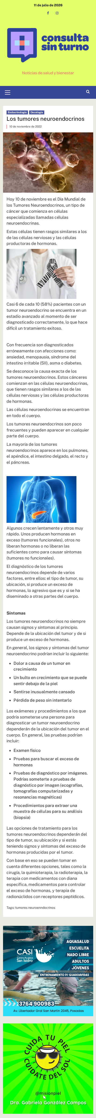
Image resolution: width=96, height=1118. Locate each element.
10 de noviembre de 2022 (25, 126)
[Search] (88, 92)
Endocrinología (17, 112)
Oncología (37, 112)
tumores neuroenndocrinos (35, 907)
